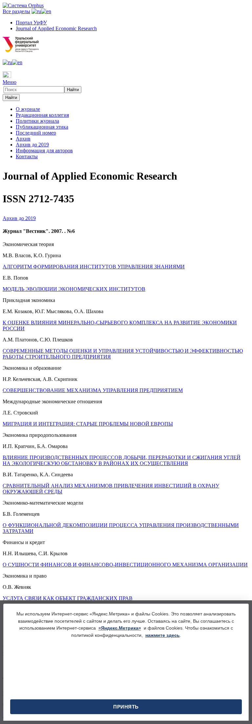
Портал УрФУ (31, 22)
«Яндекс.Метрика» (119, 628)
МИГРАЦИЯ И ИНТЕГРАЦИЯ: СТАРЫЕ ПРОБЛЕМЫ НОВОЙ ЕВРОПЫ (88, 424)
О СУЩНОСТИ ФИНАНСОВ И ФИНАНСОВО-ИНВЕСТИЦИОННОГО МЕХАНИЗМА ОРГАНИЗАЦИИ (125, 564)
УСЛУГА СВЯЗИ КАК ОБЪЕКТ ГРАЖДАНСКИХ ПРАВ (68, 598)
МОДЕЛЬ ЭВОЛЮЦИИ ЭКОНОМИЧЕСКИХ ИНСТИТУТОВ (74, 289)
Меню (9, 82)
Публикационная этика (42, 127)
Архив (23, 138)
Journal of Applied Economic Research (56, 28)
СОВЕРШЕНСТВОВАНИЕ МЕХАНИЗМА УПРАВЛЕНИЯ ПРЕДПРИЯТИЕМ (93, 390)
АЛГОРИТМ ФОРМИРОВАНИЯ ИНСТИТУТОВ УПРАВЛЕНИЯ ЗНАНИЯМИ (94, 266)
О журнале (28, 109)
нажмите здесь (162, 635)
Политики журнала (37, 121)
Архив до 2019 (32, 144)
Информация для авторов (44, 150)
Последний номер (36, 133)
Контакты (27, 156)
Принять (126, 707)
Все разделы (16, 11)
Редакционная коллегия (42, 115)
